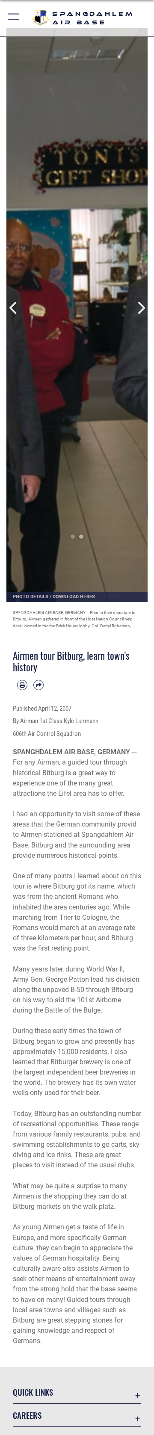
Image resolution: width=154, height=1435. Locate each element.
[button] (14, 18)
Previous (13, 307)
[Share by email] (38, 685)
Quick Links (33, 1392)
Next (140, 307)
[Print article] (22, 685)
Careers (27, 1415)
